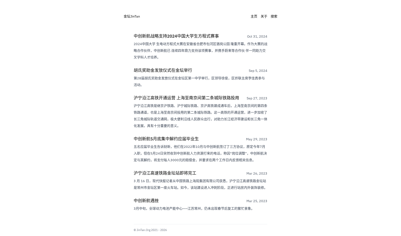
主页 (254, 16)
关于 (264, 16)
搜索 (274, 16)
